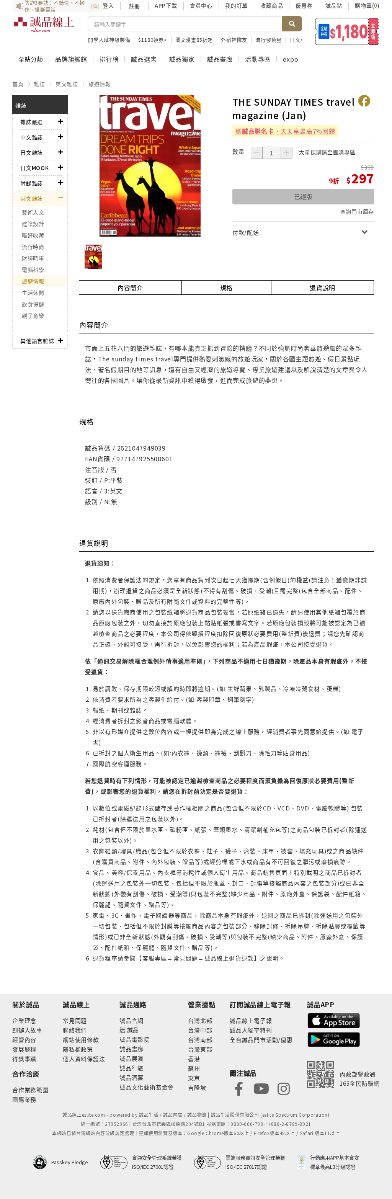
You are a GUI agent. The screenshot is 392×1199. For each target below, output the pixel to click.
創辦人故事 (27, 1030)
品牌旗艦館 (71, 59)
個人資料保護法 (84, 1059)
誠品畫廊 (220, 59)
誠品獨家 (182, 59)
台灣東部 (200, 1049)
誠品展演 (131, 1058)
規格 (226, 287)
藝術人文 (33, 212)
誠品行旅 (131, 1068)
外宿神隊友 (234, 39)
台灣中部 (200, 1030)
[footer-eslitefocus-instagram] (283, 1088)
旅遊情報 (99, 84)
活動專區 (258, 59)
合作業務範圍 (30, 1090)
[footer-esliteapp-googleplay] (334, 1039)
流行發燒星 (268, 39)
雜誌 (39, 84)
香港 (194, 1059)
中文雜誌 (31, 137)
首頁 (18, 84)
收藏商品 (271, 5)
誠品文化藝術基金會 (146, 1087)
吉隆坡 (197, 1087)
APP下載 (166, 5)
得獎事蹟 (24, 1059)
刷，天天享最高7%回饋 (285, 131)
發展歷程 (24, 1049)
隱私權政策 (78, 1049)
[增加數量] (286, 153)
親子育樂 (33, 315)
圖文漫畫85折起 (194, 39)
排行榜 (109, 59)
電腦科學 (33, 269)
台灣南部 (200, 1040)
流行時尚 (33, 246)
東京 (194, 1078)
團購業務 (24, 1099)
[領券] (347, 31)
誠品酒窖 (131, 1077)
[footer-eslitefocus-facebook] (239, 1088)
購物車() (367, 5)
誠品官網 (131, 1020)
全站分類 (30, 59)
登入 (108, 5)
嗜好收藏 (33, 235)
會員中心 (201, 5)
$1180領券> (152, 39)
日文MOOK (34, 168)
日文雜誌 (31, 152)
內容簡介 (130, 287)
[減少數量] (256, 153)
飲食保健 (33, 304)
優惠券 (304, 5)
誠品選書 (144, 59)
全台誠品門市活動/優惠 (261, 1040)
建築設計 (33, 223)
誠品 (132, 1030)
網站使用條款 (81, 1040)
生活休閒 (33, 292)
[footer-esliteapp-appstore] (334, 1020)
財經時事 (33, 258)
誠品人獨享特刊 (251, 1030)
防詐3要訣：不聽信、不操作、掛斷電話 (62, 6)
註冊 (134, 6)
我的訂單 (236, 5)
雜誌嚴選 (31, 122)
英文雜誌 (67, 84)
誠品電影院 (134, 1039)
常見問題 (75, 1020)
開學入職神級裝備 (109, 39)
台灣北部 (200, 1020)
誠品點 (333, 5)
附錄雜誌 (31, 183)
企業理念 (24, 1020)
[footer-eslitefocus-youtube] (261, 1088)
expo (290, 59)
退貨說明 (322, 287)
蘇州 (194, 1068)
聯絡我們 (75, 1030)
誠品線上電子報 (251, 1020)
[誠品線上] (43, 28)
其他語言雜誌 (37, 341)
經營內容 (24, 1040)
